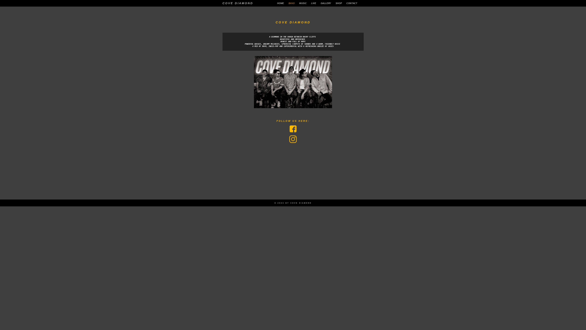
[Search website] (363, 3)
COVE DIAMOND (237, 3)
